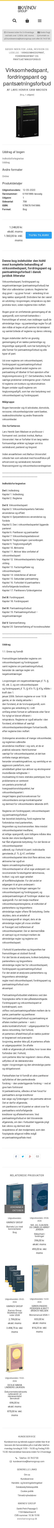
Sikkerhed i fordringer (39, 1235)
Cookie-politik (27, 1491)
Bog (22, 95)
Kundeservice (27, 1479)
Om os (27, 1475)
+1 (30, 1156)
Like (16, 1156)
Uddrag (6, 162)
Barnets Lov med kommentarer (14, 1227)
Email (37, 1156)
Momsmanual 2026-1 (39, 1314)
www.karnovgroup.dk (27, 1519)
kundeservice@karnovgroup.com (28, 1461)
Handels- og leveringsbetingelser (27, 1483)
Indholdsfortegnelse (13, 158)
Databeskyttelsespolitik (27, 1487)
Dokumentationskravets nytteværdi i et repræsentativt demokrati (15, 1395)
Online (5, 176)
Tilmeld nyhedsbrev (27, 1495)
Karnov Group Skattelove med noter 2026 (14, 1312)
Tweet (23, 1156)
